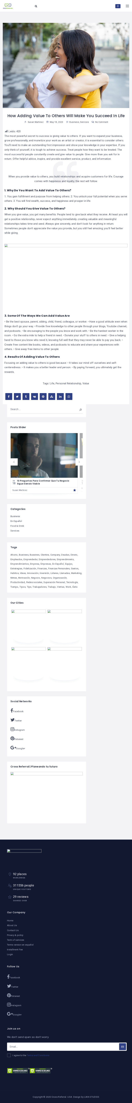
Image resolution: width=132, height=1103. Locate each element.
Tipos (23, 587)
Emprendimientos (19, 564)
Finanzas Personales (59, 568)
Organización (60, 577)
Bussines (34, 554)
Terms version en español (20, 944)
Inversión (44, 573)
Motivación (24, 577)
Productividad (17, 582)
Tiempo (14, 587)
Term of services (15, 940)
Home (10, 920)
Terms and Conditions (38, 1055)
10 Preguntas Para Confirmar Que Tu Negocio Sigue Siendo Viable (43, 482)
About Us (12, 925)
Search (78, 409)
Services (84, 122)
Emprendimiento (65, 559)
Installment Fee (15, 949)
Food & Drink (17, 526)
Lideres (54, 573)
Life (52, 383)
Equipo (69, 564)
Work (68, 587)
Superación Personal (54, 582)
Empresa (34, 564)
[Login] (117, 6)
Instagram (19, 730)
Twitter (18, 720)
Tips (29, 587)
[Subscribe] (122, 1046)
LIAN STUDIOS (91, 1097)
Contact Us (13, 930)
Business (74, 122)
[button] (14, 462)
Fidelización (30, 568)
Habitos (14, 573)
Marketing (76, 573)
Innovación (32, 573)
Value (85, 383)
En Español (16, 521)
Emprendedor (30, 559)
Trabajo (52, 587)
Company (55, 554)
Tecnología (72, 582)
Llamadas (65, 573)
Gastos (75, 568)
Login (10, 954)
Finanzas (42, 568)
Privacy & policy (15, 935)
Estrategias (16, 568)
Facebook (18, 711)
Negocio (35, 577)
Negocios (46, 577)
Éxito (75, 587)
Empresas (46, 564)
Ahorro (14, 554)
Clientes (45, 554)
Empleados (16, 559)
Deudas (65, 554)
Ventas (60, 587)
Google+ (20, 748)
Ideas (23, 573)
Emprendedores (47, 559)
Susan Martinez (19, 490)
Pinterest (18, 739)
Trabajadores (40, 587)
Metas (13, 577)
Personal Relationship (68, 383)
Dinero (74, 554)
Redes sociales (34, 582)
